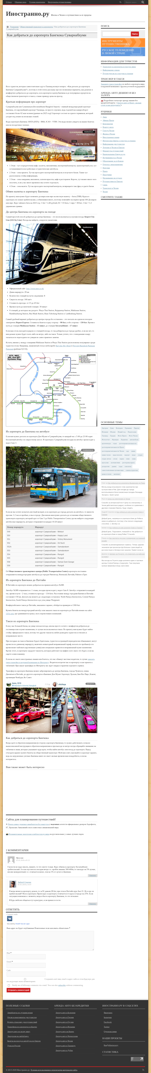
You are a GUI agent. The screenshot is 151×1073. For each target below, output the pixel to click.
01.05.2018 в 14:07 (24, 884)
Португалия (132, 432)
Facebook (108, 1022)
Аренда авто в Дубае (64, 1050)
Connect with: (12, 914)
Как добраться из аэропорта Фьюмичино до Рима (126, 483)
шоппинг (117, 474)
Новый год (121, 432)
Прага (105, 171)
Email (9, 962)
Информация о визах (111, 70)
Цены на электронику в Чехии (119, 499)
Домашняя (14, 27)
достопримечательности (127, 443)
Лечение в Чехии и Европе (114, 147)
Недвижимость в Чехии (112, 158)
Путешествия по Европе (113, 181)
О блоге (9, 2)
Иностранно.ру (27, 13)
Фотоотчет (106, 439)
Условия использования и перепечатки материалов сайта (54, 1070)
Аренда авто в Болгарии (65, 1013)
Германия (128, 428)
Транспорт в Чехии (111, 188)
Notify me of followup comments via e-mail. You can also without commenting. (47, 985)
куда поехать (117, 455)
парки (122, 459)
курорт (127, 455)
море (134, 455)
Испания (105, 432)
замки (133, 451)
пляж (134, 459)
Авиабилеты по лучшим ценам (20, 1013)
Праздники (107, 175)
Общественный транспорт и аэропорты (36, 27)
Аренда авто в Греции (65, 1017)
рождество (106, 466)
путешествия (115, 462)
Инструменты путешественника (59, 2)
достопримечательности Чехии (113, 451)
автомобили (134, 439)
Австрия (105, 428)
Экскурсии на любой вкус (18, 1036)
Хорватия (124, 439)
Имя (8, 953)
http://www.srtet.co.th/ (35, 288)
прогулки (105, 462)
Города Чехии (108, 130)
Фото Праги (122, 436)
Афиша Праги (108, 120)
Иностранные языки (111, 137)
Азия (112, 428)
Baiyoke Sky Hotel (63, 346)
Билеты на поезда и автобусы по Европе (24, 1041)
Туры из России (13, 1046)
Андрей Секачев (24, 882)
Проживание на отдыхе (112, 178)
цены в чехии (106, 474)
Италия (112, 432)
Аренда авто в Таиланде (66, 1046)
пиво (128, 459)
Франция (115, 439)
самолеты (128, 466)
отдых (140, 455)
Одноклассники (110, 1031)
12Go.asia (10, 613)
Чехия (105, 191)
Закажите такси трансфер (111, 84)
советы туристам (132, 470)
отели (115, 459)
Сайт (9, 970)
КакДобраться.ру (111, 1045)
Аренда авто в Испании (65, 1027)
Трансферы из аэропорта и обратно (22, 1027)
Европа (136, 428)
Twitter (106, 1027)
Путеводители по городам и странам (118, 73)
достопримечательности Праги (113, 447)
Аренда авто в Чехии (64, 1041)
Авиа (105, 117)
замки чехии (106, 455)
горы (115, 443)
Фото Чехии (133, 436)
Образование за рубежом (113, 161)
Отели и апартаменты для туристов (22, 1017)
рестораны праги (128, 462)
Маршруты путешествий (113, 151)
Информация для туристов (114, 144)
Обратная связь (20, 2)
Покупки (106, 168)
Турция (112, 436)
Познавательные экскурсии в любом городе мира (29, 834)
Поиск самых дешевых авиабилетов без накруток (28, 824)
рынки (114, 466)
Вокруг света (108, 127)
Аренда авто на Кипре (65, 1031)
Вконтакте (108, 1013)
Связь (105, 185)
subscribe (62, 985)
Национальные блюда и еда (114, 154)
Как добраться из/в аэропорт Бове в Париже (125, 528)
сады (120, 466)
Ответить (92, 875)
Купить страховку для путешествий (22, 1022)
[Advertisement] (51, 62)
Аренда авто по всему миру (18, 1031)
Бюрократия (108, 124)
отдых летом (106, 459)
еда (127, 451)
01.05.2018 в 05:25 (23, 860)
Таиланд (105, 436)
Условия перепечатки (37, 2)
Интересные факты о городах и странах (119, 141)
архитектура (106, 443)
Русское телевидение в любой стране (118, 52)
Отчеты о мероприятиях (113, 164)
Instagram (108, 1017)
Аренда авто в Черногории (67, 1036)
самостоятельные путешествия (112, 470)
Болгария (119, 428)
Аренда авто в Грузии (65, 1022)
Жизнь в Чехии (109, 134)
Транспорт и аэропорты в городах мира (119, 67)
